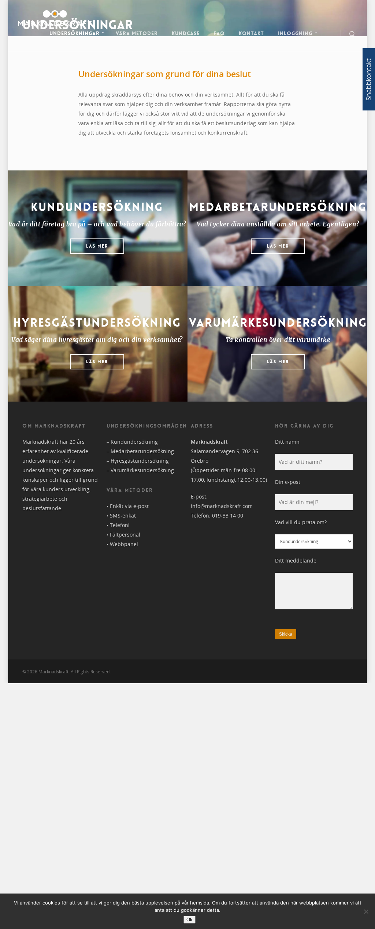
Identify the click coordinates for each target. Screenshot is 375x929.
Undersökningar (74, 33)
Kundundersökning (134, 441)
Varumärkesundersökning (142, 470)
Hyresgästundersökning (140, 460)
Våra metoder (137, 33)
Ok (189, 919)
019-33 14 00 (227, 515)
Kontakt (251, 33)
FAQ (219, 33)
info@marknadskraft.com (222, 506)
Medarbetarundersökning (142, 451)
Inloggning (295, 33)
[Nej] (366, 911)
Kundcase (186, 33)
